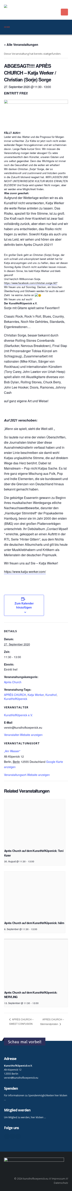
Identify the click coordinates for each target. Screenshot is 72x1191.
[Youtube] (12, 1136)
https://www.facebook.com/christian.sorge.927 (30, 283)
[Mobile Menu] (64, 12)
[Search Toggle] (66, 5)
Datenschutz (61, 1182)
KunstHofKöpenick (15, 699)
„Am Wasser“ (12, 751)
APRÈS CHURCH (15, 695)
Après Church (12, 682)
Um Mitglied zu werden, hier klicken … (25, 1117)
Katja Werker (36, 695)
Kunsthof (51, 695)
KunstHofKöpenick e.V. (18, 715)
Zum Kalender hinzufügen (24, 605)
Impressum (58, 1178)
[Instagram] (18, 1136)
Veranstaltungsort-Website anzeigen (27, 775)
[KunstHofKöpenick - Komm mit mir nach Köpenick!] (29, 10)
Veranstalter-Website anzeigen (23, 735)
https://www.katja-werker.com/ (25, 571)
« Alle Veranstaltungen (21, 44)
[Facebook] (7, 1136)
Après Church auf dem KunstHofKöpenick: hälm (34, 923)
